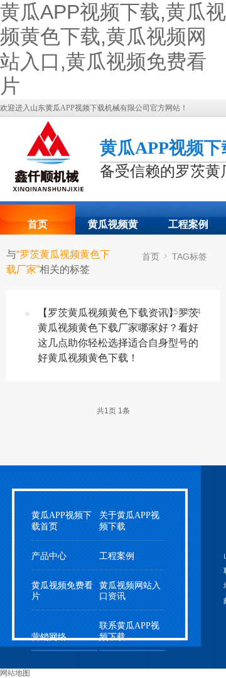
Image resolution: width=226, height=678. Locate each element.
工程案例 (188, 224)
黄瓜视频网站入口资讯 (130, 591)
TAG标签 (189, 257)
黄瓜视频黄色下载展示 (113, 228)
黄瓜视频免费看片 (62, 591)
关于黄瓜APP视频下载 (129, 521)
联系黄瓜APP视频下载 (129, 631)
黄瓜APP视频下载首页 (61, 521)
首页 (38, 224)
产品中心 (49, 556)
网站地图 (15, 673)
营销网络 (49, 637)
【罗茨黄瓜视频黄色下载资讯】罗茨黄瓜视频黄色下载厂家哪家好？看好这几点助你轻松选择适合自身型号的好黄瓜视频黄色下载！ (118, 335)
